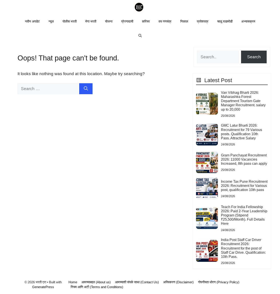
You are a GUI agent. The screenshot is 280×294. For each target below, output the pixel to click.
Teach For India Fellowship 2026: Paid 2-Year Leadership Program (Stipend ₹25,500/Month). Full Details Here (244, 215)
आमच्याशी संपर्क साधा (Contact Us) (137, 282)
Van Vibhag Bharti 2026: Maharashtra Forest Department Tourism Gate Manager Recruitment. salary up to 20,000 (243, 101)
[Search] (86, 88)
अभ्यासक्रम (248, 21)
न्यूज (51, 21)
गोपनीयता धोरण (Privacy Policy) (218, 282)
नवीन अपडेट (32, 21)
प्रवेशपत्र (202, 21)
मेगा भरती (90, 21)
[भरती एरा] (139, 7)
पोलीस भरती (70, 21)
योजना (108, 21)
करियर (146, 21)
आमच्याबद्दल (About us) (96, 282)
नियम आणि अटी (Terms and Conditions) (97, 287)
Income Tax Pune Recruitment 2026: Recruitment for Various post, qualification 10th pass (244, 186)
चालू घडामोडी (225, 21)
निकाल (184, 21)
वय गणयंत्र (165, 21)
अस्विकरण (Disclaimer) (178, 282)
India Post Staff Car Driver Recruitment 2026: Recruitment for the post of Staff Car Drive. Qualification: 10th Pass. (243, 248)
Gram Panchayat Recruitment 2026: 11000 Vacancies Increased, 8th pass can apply (244, 159)
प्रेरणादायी (127, 21)
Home (72, 282)
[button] (140, 35)
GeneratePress (43, 287)
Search (254, 57)
